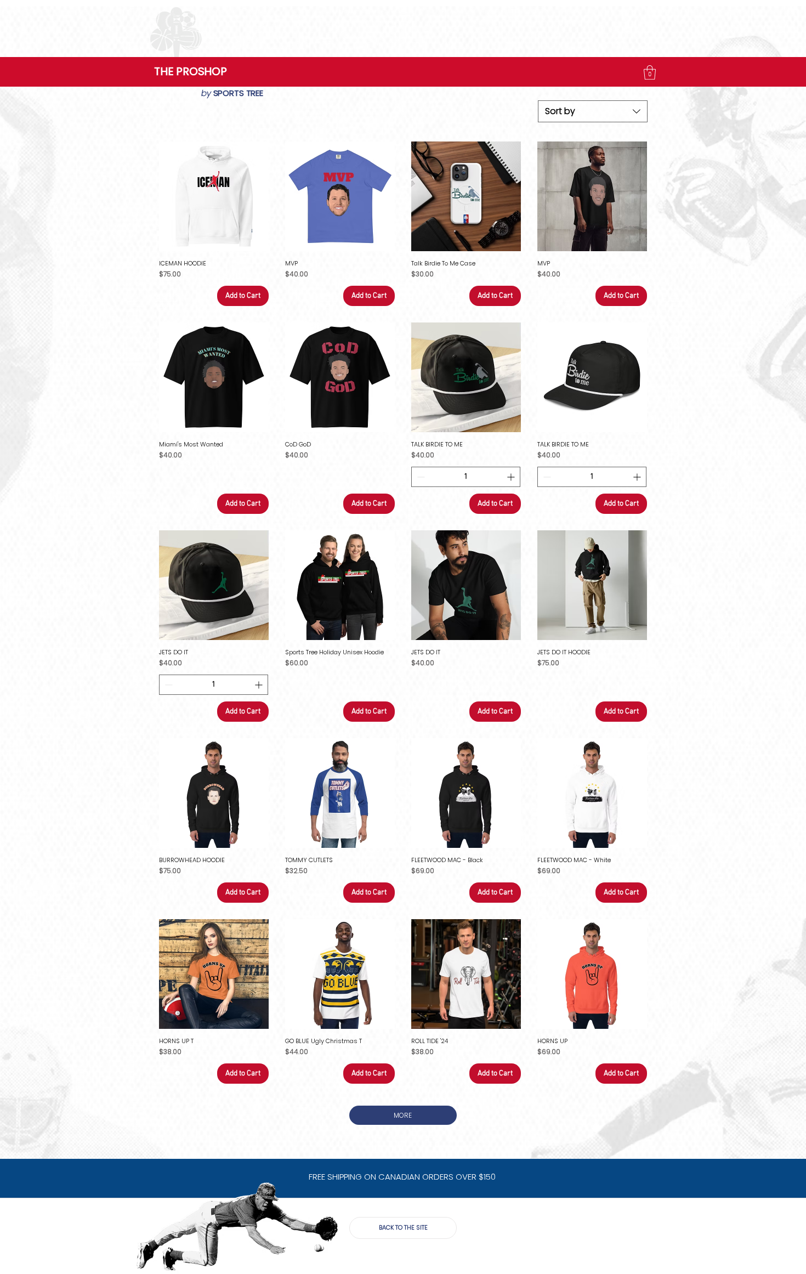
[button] (650, 72)
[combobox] (593, 111)
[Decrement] (420, 476)
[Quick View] (214, 196)
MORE (403, 1115)
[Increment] (512, 476)
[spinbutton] (466, 476)
